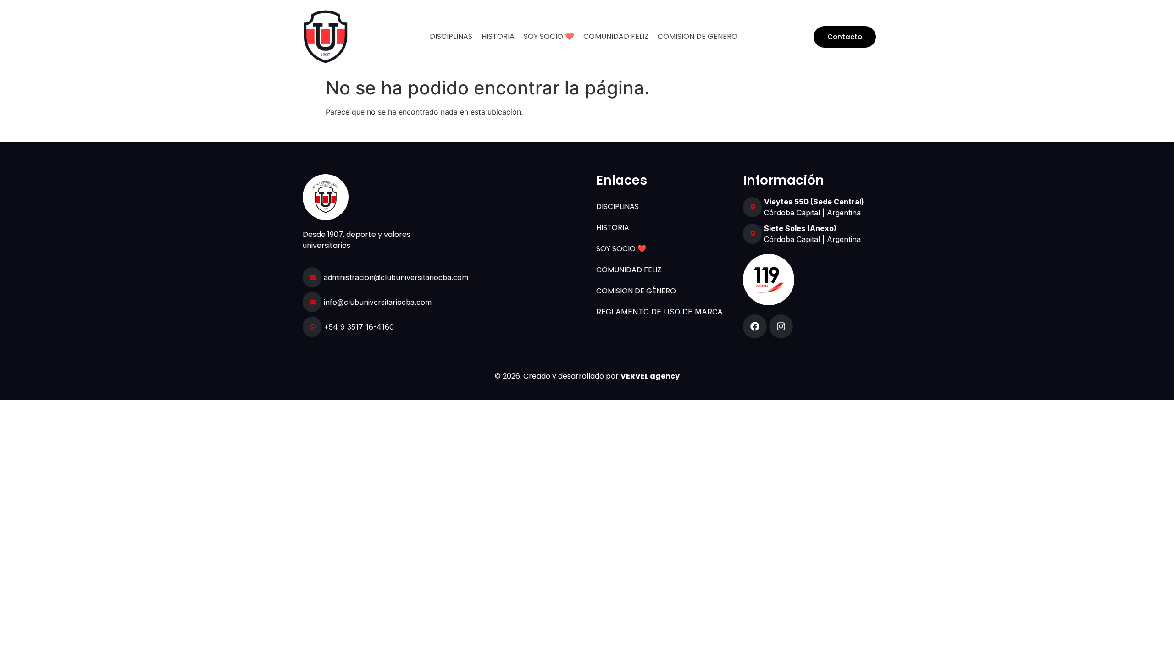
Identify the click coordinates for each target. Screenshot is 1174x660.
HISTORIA (498, 36)
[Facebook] (755, 326)
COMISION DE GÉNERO (697, 36)
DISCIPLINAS (451, 36)
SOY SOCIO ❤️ (549, 36)
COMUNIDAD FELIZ (615, 36)
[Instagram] (781, 326)
